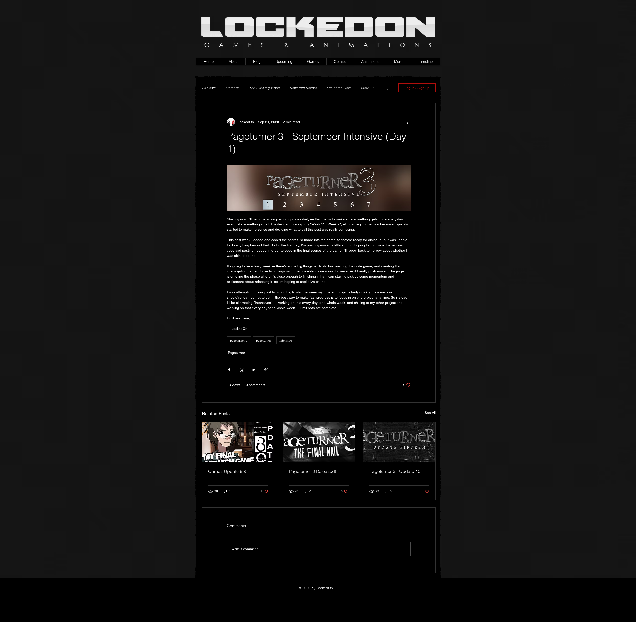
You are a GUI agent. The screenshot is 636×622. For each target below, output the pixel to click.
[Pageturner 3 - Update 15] (399, 442)
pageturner (263, 340)
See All (430, 413)
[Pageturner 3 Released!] (319, 442)
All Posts (208, 88)
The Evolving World (264, 88)
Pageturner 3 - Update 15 (394, 471)
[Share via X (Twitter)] (241, 369)
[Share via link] (265, 369)
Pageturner (236, 353)
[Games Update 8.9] (238, 442)
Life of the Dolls (339, 88)
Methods (232, 88)
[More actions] (408, 122)
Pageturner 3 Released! (312, 471)
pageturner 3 (239, 340)
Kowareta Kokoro (303, 88)
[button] (313, 61)
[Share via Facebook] (229, 369)
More (365, 88)
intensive (285, 340)
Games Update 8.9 (227, 471)
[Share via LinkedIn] (253, 369)
